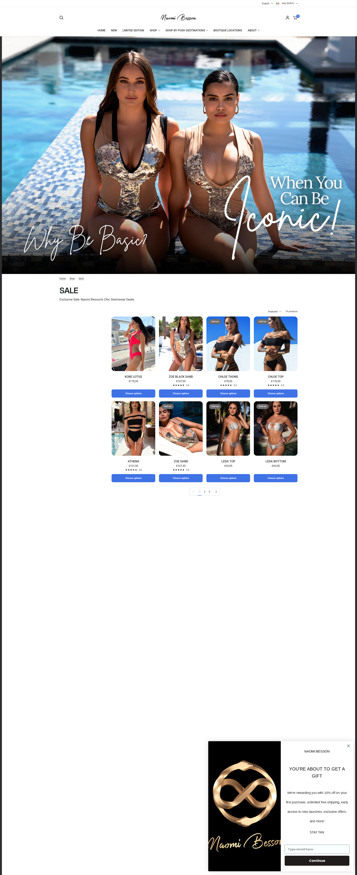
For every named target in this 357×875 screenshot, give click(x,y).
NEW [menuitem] (114, 30)
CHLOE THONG (228, 376)
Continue (317, 860)
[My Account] (287, 17)
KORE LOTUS (133, 376)
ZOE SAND (181, 461)
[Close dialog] (348, 746)
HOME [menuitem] (101, 30)
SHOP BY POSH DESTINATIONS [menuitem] (185, 30)
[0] (294, 17)
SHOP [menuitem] (153, 30)
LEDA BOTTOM (276, 461)
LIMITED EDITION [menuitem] (133, 30)
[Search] (62, 17)
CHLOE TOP (276, 376)
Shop (72, 278)
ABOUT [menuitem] (252, 30)
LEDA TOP (228, 461)
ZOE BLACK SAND (181, 376)
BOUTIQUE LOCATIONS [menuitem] (227, 30)
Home (63, 278)
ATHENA (133, 461)
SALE (81, 278)
